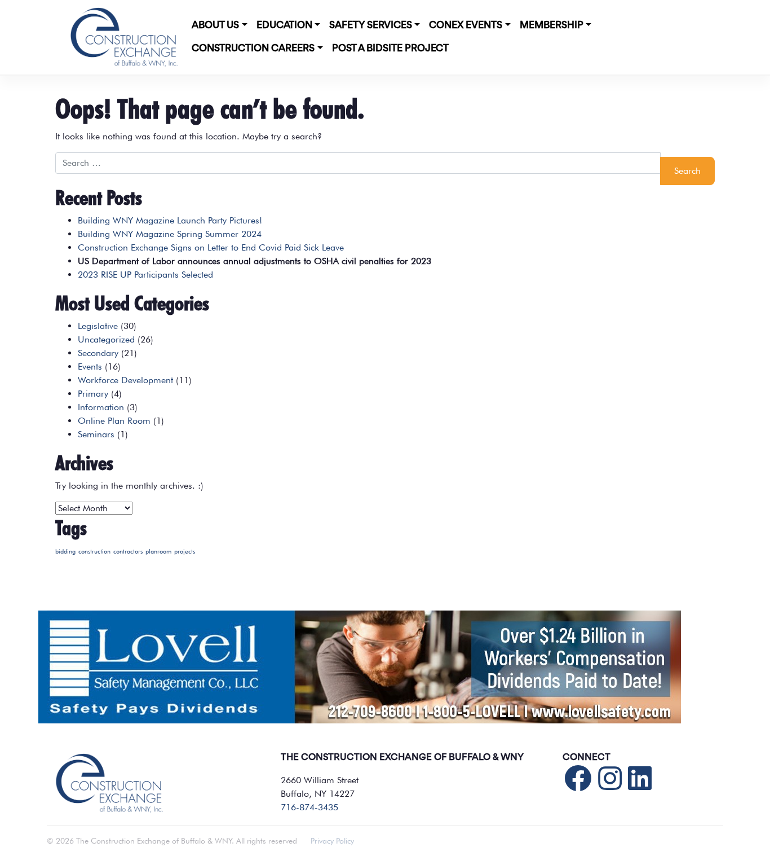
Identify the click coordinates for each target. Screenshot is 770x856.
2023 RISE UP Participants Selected (145, 274)
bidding (65, 551)
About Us (215, 25)
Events (90, 366)
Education (284, 25)
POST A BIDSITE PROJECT (390, 48)
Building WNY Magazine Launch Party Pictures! (170, 220)
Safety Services (370, 25)
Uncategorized (106, 339)
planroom (158, 551)
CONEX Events (465, 25)
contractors (128, 551)
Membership (551, 25)
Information (101, 407)
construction (94, 551)
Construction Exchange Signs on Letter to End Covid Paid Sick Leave (211, 247)
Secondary (98, 353)
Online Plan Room (114, 420)
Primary (93, 393)
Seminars (96, 434)
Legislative (98, 326)
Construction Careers (253, 48)
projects (184, 551)
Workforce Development (125, 380)
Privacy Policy (332, 840)
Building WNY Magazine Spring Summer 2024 (170, 234)
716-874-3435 (309, 807)
